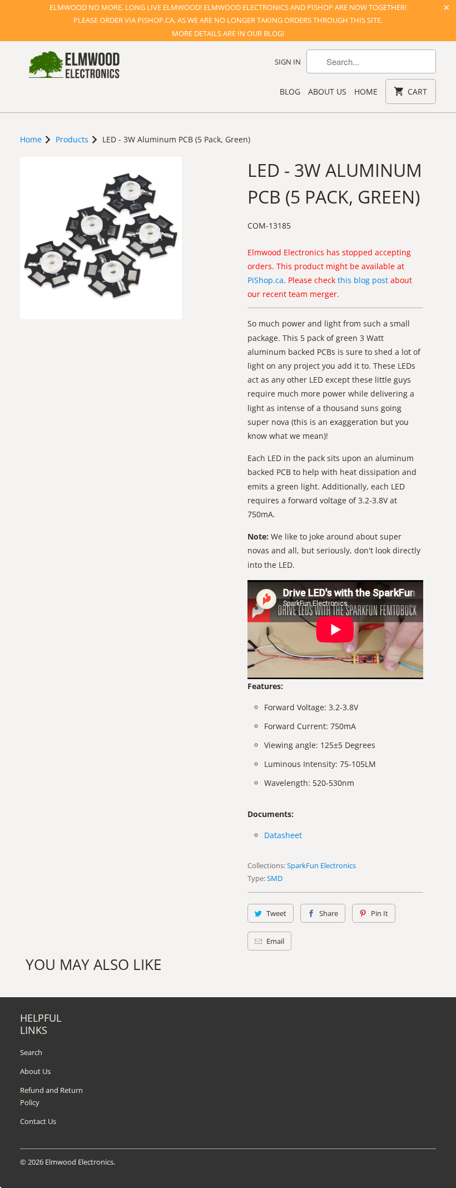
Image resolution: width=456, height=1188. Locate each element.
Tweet (276, 913)
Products (72, 139)
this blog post (363, 280)
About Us (327, 91)
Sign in (288, 62)
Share (328, 913)
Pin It (379, 913)
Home (366, 91)
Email (275, 941)
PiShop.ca (265, 280)
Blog (290, 91)
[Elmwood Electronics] (73, 68)
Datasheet (283, 835)
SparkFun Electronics (321, 865)
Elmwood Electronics (79, 1162)
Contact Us (38, 1121)
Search (31, 1052)
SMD (274, 878)
